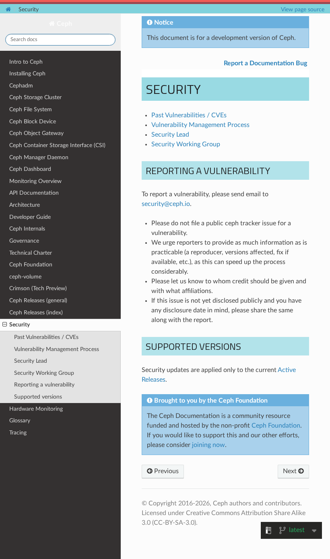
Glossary (19, 421)
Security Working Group (44, 373)
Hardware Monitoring (36, 409)
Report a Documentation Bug (265, 63)
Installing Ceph (27, 74)
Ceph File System (30, 109)
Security (19, 325)
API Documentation (34, 193)
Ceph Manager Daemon (38, 157)
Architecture (24, 205)
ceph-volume (25, 277)
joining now (208, 445)
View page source (302, 9)
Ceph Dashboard (30, 169)
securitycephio (166, 204)
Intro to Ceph (26, 62)
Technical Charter (30, 253)
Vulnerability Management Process (56, 349)
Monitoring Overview (35, 181)
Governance (24, 241)
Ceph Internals (27, 229)
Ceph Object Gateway (36, 133)
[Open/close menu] (4, 324)
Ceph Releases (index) (36, 313)
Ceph (63, 24)
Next (290, 471)
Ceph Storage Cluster (35, 97)
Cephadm (21, 86)
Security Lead (30, 361)
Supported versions (38, 397)
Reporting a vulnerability (44, 385)
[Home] (8, 9)
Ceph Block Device (32, 121)
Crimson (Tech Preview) (38, 288)
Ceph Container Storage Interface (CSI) (57, 145)
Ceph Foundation (30, 265)
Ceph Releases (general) (38, 300)
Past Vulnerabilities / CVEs (46, 337)
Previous (166, 471)
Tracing (18, 433)
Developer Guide (30, 217)
